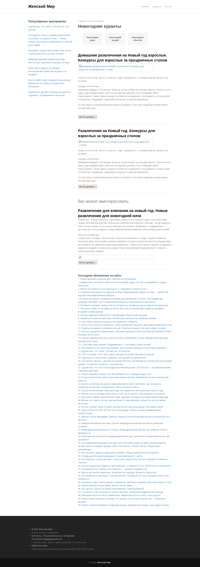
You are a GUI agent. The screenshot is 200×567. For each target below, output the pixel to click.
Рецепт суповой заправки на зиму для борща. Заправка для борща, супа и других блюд (125, 505)
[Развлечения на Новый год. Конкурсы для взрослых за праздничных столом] (125, 143)
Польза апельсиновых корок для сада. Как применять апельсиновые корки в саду (122, 390)
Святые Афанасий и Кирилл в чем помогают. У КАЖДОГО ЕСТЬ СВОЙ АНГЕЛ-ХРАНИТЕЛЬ (126, 465)
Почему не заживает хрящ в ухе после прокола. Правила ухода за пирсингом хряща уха (124, 305)
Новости (156, 6)
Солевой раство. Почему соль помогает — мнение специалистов (114, 469)
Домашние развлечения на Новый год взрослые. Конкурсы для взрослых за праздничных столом (122, 57)
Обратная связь (39, 545)
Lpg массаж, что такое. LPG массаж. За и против (105, 351)
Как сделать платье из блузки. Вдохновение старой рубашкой (112, 488)
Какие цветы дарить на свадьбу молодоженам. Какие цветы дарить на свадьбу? (47, 71)
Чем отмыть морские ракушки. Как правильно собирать (109, 321)
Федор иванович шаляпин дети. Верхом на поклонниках (108, 278)
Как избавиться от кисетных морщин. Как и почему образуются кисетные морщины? (123, 347)
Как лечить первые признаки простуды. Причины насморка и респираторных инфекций (124, 397)
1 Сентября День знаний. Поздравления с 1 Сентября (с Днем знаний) (116, 344)
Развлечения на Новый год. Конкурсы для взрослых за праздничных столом (116, 133)
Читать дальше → (88, 116)
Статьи (168, 6)
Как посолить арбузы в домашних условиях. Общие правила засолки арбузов (120, 452)
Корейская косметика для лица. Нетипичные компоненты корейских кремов (118, 318)
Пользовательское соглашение (59, 535)
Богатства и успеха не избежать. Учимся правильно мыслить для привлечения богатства (126, 324)
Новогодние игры (92, 38)
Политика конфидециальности (46, 539)
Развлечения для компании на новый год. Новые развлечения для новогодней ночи (123, 213)
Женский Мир (41, 6)
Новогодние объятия (138, 38)
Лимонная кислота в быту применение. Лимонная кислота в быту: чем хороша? (121, 495)
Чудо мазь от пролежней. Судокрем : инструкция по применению (113, 357)
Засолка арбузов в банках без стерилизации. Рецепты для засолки (113, 315)
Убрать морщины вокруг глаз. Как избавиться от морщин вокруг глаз (116, 374)
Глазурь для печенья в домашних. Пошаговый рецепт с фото (111, 456)
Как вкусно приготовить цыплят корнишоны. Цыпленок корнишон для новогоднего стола (126, 482)
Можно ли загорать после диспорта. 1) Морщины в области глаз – (114, 288)
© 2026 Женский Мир (41, 529)
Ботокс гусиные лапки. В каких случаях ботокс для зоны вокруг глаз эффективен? (122, 406)
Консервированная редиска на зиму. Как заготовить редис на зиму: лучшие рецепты (123, 442)
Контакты (36, 535)
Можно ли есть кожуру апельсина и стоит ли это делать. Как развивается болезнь (123, 393)
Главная (144, 6)
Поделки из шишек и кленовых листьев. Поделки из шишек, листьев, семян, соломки (123, 328)
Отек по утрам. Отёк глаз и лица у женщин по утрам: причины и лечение (117, 354)
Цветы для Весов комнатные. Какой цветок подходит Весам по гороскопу (118, 472)
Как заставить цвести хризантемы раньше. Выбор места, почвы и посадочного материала (49, 83)
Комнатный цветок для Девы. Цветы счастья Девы (106, 485)
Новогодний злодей (115, 38)
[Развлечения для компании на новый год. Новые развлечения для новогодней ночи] (125, 257)
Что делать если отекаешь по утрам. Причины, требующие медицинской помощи (122, 492)
